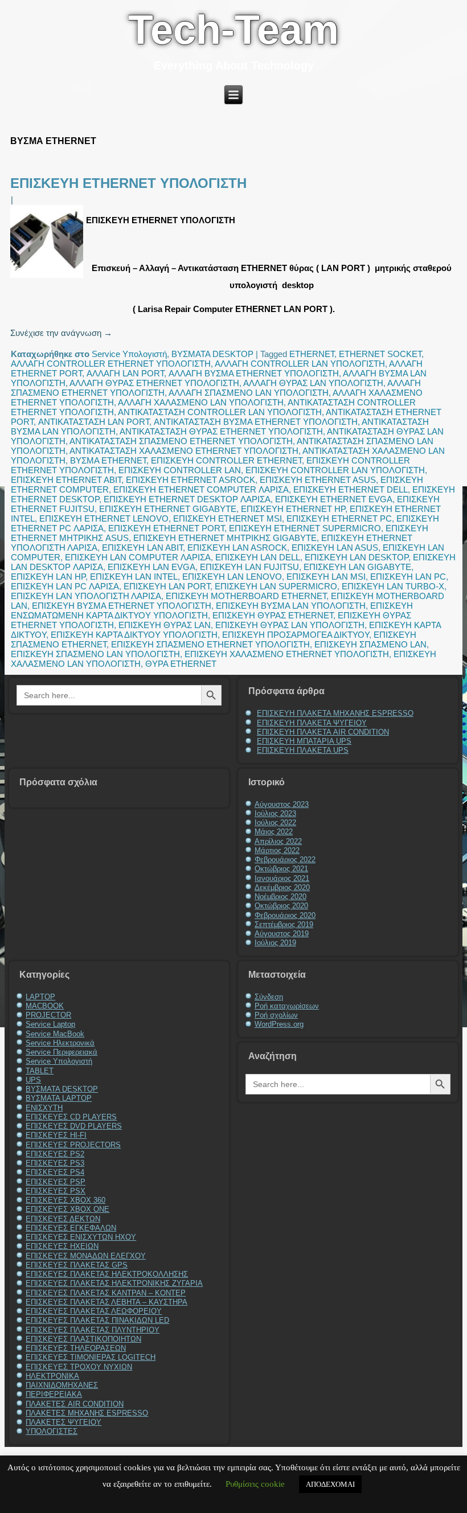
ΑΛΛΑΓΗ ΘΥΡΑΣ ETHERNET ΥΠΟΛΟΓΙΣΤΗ (154, 383)
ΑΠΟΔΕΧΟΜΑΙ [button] (330, 1484)
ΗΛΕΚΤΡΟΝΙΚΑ (52, 1376)
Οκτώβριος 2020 (281, 905)
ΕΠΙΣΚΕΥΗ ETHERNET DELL (350, 489)
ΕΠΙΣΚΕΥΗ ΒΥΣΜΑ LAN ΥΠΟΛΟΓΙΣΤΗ (291, 605)
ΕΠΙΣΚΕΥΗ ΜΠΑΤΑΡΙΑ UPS (304, 741)
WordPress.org (279, 1024)
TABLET (40, 1071)
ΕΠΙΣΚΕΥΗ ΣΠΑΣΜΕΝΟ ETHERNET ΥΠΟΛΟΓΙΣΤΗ (210, 644)
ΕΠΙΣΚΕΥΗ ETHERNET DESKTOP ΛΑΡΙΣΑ (187, 499)
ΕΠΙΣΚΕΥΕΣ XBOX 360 (65, 1200)
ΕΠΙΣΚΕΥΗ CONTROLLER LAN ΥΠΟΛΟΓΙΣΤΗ (335, 470)
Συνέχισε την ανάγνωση (61, 333)
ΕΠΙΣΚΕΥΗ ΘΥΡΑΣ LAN (164, 625)
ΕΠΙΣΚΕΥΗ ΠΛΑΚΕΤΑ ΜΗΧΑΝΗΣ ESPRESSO (335, 713)
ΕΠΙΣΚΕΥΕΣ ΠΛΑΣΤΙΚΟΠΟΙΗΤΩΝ (83, 1339)
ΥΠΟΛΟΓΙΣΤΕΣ (51, 1431)
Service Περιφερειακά (61, 1052)
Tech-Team (233, 29)
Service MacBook (55, 1034)
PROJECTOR (48, 1015)
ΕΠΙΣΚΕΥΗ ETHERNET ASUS (318, 480)
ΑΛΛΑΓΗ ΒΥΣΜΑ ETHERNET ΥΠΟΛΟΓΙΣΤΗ (254, 373)
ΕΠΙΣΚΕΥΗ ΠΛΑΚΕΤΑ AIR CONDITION (323, 732)
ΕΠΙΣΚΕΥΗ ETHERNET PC (339, 518)
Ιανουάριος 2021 (282, 878)
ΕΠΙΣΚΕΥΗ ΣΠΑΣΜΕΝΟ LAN (370, 644)
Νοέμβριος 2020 (280, 896)
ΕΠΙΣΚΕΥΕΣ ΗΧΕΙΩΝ (62, 1246)
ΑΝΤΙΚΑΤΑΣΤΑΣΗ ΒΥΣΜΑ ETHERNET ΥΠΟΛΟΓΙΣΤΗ (256, 422)
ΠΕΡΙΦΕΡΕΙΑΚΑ (54, 1394)
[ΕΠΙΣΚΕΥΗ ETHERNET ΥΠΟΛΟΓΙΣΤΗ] (48, 277)
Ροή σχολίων (276, 1015)
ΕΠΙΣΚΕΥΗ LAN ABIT (142, 547)
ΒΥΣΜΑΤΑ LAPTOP (59, 1098)
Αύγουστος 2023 (282, 804)
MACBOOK (45, 1006)
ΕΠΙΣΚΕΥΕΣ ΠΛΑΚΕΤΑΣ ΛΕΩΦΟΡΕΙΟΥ (94, 1311)
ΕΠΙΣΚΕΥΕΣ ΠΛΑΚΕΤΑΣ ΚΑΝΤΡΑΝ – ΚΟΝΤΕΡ (106, 1293)
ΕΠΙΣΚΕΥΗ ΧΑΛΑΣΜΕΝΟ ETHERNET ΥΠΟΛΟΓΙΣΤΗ (287, 654)
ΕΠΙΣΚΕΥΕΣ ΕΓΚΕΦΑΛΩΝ (71, 1228)
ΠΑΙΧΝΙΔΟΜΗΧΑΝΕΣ (62, 1385)
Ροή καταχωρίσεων (287, 1006)
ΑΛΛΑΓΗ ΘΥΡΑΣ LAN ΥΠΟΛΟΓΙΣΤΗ (313, 383)
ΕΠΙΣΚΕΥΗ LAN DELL (257, 557)
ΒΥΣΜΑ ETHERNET (108, 460)
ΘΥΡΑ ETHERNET (180, 664)
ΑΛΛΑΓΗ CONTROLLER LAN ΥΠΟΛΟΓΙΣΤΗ (300, 363)
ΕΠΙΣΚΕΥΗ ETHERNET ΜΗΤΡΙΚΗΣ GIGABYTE (225, 538)
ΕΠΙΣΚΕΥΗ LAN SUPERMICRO (276, 586)
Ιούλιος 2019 (275, 942)
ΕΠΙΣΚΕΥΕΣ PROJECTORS (73, 1145)
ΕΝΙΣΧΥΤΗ (44, 1108)
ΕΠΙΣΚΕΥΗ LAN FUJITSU (249, 567)
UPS (33, 1080)
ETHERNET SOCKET (380, 354)
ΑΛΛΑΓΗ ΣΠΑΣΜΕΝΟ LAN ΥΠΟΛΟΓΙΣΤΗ (249, 392)
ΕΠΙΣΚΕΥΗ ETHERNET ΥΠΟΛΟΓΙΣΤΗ (128, 183)
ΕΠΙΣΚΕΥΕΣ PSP (55, 1182)
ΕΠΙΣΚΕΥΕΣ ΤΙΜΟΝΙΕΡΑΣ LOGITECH (90, 1357)
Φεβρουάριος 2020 (285, 915)
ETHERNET (311, 354)
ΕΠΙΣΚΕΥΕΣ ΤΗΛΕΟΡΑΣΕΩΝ (76, 1348)
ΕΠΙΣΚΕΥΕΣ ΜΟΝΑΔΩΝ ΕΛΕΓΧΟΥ (86, 1256)
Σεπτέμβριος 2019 (284, 924)
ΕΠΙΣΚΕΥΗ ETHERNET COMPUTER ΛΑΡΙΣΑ (201, 489)
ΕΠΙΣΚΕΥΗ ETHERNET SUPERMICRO (305, 528)
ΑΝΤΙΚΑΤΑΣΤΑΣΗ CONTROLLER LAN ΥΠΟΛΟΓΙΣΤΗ (220, 412)
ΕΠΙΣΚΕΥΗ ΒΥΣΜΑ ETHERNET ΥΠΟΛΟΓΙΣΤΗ (121, 605)
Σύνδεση (269, 997)
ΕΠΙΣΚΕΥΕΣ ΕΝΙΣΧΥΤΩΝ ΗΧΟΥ (81, 1237)
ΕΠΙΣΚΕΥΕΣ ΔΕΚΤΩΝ (63, 1219)
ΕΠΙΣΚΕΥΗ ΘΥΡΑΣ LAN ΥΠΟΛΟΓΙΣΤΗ (289, 625)
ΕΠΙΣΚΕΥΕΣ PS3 (55, 1163)
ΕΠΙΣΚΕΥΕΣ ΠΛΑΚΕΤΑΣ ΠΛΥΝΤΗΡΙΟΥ (92, 1330)
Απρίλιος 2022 (278, 841)
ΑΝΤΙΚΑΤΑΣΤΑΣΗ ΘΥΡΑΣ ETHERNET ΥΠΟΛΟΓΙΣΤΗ (221, 431)
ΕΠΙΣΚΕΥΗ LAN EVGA (151, 567)
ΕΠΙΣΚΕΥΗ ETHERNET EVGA (333, 499)
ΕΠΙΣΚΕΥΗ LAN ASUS (335, 547)
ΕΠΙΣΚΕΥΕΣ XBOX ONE (67, 1209)
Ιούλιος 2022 (275, 822)
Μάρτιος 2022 (277, 850)
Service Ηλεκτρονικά (60, 1043)
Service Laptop (50, 1024)
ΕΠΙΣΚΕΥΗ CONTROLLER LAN (179, 470)
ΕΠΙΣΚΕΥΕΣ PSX (55, 1191)
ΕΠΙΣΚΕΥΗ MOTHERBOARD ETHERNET (246, 596)
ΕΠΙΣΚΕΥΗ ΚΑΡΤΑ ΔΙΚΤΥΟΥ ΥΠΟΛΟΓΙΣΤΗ (134, 634)
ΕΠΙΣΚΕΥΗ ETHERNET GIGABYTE (167, 509)
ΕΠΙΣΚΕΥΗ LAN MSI (326, 576)
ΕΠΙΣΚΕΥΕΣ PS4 (55, 1172)
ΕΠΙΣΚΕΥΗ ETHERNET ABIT (66, 480)
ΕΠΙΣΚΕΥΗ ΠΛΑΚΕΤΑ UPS (303, 750)
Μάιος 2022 (274, 831)
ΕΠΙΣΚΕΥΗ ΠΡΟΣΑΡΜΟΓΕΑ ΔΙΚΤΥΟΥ (295, 634)
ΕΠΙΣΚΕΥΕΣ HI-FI (56, 1135)
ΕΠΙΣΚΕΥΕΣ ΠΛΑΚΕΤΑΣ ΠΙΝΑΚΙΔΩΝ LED (97, 1320)
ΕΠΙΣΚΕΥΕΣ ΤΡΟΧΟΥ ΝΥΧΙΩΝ (79, 1367)
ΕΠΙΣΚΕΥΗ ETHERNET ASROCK (190, 480)
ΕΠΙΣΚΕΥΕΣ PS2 (55, 1154)
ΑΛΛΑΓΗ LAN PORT (125, 373)
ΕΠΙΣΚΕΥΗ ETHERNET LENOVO (104, 518)
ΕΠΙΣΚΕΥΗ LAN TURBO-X (393, 586)
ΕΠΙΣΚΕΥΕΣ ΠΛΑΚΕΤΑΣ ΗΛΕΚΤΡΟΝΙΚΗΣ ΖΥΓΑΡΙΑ (114, 1283)
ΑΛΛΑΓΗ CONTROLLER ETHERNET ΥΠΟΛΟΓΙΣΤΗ (111, 363)
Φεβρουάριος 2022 (285, 859)
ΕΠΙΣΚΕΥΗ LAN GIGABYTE (357, 567)
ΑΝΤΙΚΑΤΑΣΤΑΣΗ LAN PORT (93, 422)
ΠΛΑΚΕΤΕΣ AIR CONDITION (75, 1404)
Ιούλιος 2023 (275, 813)
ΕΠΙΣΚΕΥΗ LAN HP (48, 576)
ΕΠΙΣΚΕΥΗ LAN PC (408, 576)
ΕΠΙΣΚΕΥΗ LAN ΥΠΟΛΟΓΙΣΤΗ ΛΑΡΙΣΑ (86, 596)
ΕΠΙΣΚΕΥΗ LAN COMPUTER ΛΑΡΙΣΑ (138, 557)
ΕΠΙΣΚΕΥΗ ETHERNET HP (293, 509)
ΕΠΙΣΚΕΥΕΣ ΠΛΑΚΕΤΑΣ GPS (77, 1265)
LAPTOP (40, 997)
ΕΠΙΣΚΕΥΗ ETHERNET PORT (166, 528)
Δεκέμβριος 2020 (282, 887)
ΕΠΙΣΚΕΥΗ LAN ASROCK (237, 547)
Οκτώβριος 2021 (281, 868)
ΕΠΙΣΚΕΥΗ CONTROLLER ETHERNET (226, 460)
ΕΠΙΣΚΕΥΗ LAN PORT (167, 586)
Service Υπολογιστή (129, 354)
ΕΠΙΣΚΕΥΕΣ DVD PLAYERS (74, 1126)
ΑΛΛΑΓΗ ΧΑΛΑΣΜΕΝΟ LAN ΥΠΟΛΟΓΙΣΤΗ (201, 402)
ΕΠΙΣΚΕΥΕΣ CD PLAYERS (71, 1117)
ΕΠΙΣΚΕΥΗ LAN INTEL (134, 576)
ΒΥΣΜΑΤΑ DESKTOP (212, 354)
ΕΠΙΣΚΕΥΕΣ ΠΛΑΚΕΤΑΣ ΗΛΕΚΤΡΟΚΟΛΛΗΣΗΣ (107, 1274)
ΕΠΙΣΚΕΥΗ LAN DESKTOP (356, 557)
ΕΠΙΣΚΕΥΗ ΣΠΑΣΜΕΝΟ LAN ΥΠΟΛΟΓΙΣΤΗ (95, 654)
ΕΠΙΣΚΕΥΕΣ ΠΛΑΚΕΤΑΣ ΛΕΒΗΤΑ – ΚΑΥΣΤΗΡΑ (106, 1302)
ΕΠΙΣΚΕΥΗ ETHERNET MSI (227, 518)
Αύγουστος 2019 (282, 933)
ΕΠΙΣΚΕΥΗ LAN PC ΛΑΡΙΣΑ (65, 586)
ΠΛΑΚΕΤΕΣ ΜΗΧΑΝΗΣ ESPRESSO (87, 1413)
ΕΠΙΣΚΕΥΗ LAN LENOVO (232, 576)
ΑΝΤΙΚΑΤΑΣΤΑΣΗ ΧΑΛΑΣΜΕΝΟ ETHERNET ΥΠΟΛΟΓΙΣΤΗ (183, 451)
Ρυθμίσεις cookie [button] (255, 1484)
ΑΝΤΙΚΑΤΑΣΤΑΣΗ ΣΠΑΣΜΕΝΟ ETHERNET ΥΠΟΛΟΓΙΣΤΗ (181, 441)
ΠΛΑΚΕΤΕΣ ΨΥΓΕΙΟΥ (63, 1422)
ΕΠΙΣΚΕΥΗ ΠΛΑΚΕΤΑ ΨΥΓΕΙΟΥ (312, 723)
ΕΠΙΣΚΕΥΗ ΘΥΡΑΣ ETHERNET (272, 615)
